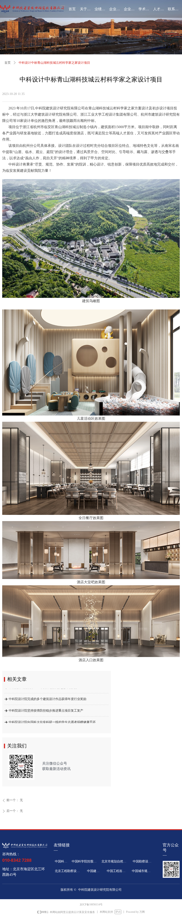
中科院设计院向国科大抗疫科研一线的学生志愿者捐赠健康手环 (52, 716)
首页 (7, 62)
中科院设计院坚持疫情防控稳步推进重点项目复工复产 (46, 704)
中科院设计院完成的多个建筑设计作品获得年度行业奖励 (47, 692)
